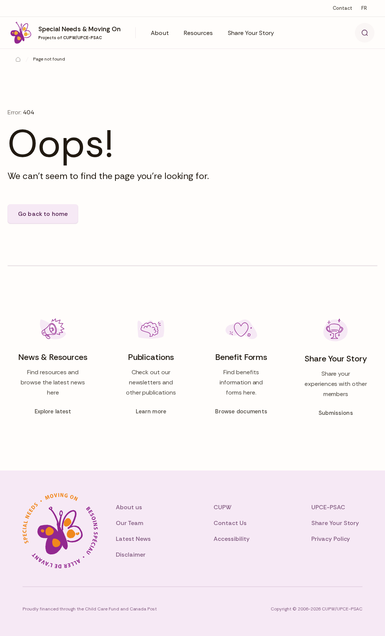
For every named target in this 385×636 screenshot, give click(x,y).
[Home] (18, 59)
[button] (160, 33)
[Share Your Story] (335, 367)
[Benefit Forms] (241, 367)
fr (364, 8)
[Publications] (150, 367)
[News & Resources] (53, 367)
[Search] (364, 33)
